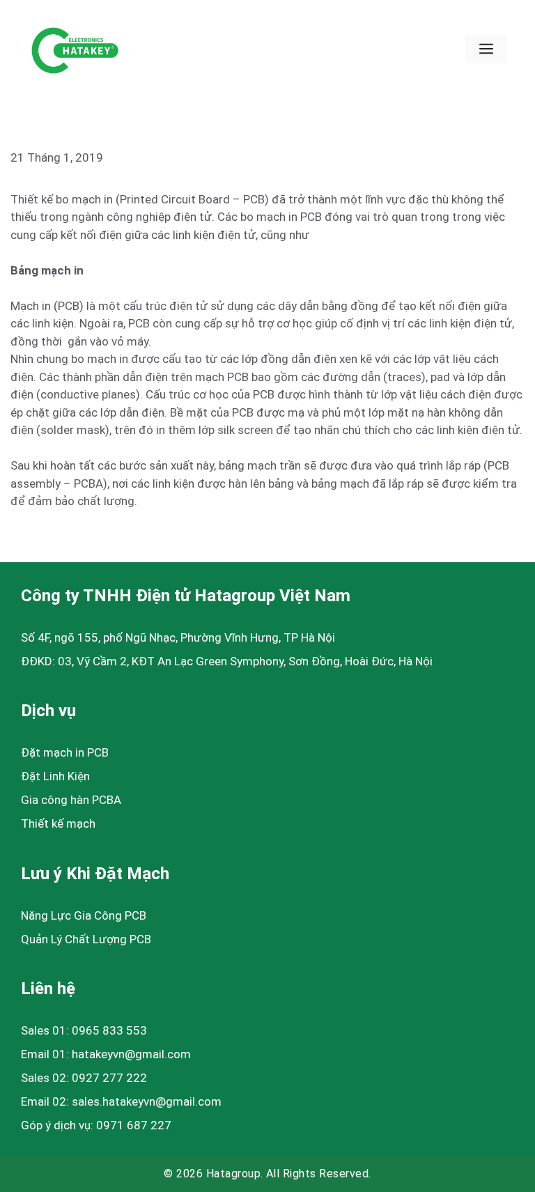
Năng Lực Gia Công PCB (83, 915)
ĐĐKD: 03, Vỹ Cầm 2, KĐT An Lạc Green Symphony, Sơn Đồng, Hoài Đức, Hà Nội (227, 661)
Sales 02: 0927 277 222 (84, 1078)
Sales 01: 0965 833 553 (84, 1030)
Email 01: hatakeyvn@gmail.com (106, 1054)
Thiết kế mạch (58, 823)
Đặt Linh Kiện (55, 776)
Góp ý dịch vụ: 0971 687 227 (96, 1125)
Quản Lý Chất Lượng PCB (86, 939)
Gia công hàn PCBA (71, 800)
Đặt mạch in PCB (65, 752)
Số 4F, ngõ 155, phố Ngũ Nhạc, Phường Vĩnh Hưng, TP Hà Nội (178, 637)
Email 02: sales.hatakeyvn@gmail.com (121, 1101)
